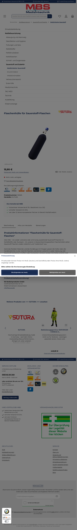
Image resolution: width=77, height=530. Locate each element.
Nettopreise (57, 272)
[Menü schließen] (74, 255)
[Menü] (10, 509)
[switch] (7, 521)
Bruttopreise (19, 272)
